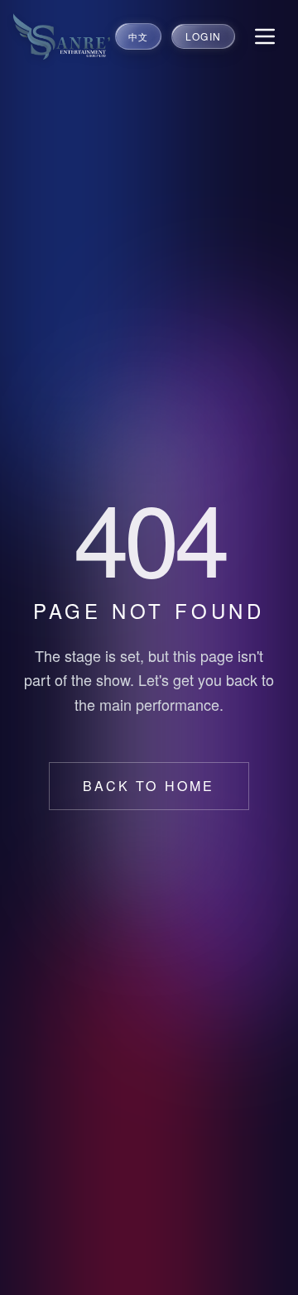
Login (203, 36)
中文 (138, 36)
